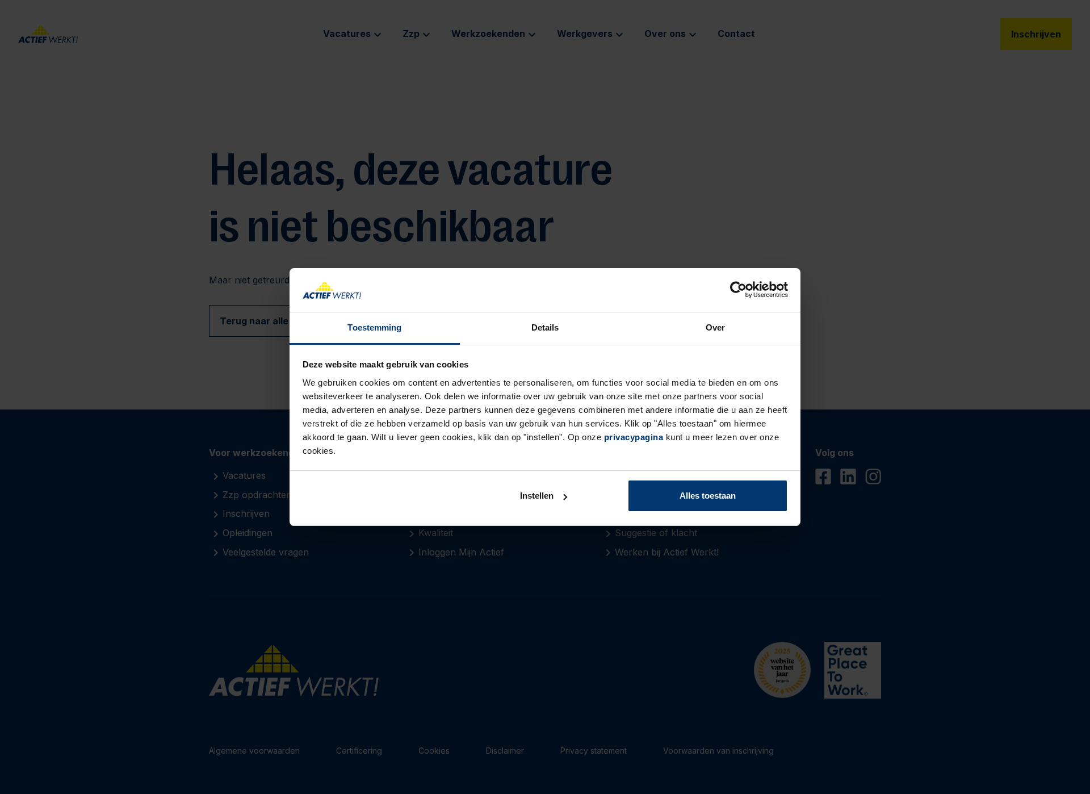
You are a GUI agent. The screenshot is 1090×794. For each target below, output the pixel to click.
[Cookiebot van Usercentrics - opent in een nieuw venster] (738, 290)
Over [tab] (715, 327)
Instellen (537, 495)
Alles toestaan (708, 495)
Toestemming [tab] (374, 327)
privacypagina (634, 437)
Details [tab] (545, 327)
